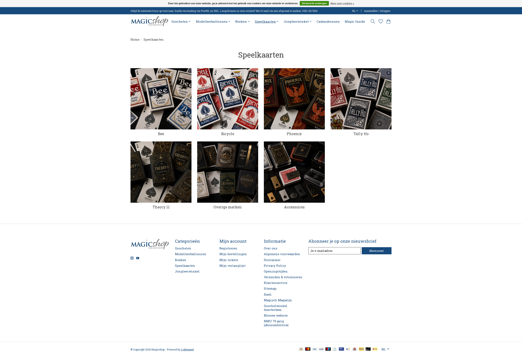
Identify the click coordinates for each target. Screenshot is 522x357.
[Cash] (301, 349)
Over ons (270, 248)
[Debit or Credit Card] (368, 349)
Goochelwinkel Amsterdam (275, 308)
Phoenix (294, 133)
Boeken (180, 260)
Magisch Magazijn (278, 300)
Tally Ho (361, 133)
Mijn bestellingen (233, 254)
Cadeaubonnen (328, 21)
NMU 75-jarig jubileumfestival (276, 323)
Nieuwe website (276, 315)
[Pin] (341, 349)
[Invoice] (334, 349)
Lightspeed (187, 349)
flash (268, 294)
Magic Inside (355, 21)
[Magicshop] (149, 21)
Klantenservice (275, 283)
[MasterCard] (308, 349)
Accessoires (294, 207)
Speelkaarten (185, 266)
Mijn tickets (228, 260)
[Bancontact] (348, 349)
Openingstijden (276, 271)
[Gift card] (354, 349)
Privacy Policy (275, 266)
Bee (161, 133)
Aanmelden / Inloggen (377, 10)
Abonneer (376, 251)
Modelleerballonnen (190, 254)
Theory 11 (161, 207)
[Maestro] (328, 349)
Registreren (228, 248)
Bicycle (227, 133)
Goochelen (183, 248)
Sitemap (270, 288)
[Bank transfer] (321, 349)
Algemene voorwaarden (282, 254)
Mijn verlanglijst (232, 266)
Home (134, 39)
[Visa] (314, 349)
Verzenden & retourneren (283, 277)
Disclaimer (272, 260)
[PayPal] (361, 349)
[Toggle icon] (373, 21)
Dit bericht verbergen (314, 3)
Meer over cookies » (342, 3)
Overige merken (227, 207)
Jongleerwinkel (187, 271)
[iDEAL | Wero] (374, 349)
